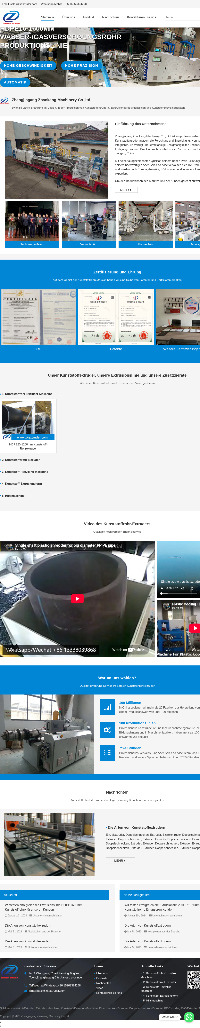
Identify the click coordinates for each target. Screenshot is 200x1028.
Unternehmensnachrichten (47, 915)
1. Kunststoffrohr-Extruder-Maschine (27, 394)
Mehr (124, 190)
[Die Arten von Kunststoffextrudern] (49, 844)
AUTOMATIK (15, 82)
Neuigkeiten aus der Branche (44, 931)
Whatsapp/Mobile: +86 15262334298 (64, 3)
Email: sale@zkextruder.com (19, 3)
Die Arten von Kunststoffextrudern (136, 827)
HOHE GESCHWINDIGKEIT (28, 65)
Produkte (100, 978)
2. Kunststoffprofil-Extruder (21, 459)
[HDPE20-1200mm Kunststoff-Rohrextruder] (28, 420)
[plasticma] (11, 17)
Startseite (47, 17)
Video (98, 987)
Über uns (68, 17)
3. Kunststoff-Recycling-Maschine (25, 471)
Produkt (88, 17)
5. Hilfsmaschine (13, 495)
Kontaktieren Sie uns (141, 17)
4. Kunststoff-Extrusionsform (22, 483)
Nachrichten (110, 17)
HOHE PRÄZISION (81, 65)
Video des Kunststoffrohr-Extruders (117, 524)
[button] (100, 80)
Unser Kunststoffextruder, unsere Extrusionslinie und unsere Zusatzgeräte (117, 375)
